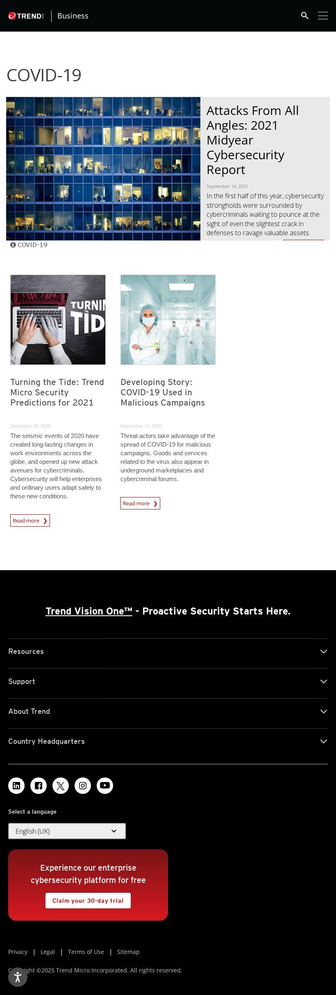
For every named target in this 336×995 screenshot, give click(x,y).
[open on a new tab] (60, 785)
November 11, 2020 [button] (140, 426)
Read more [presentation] (26, 519)
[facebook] (38, 785)
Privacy (17, 952)
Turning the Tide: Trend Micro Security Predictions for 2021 (57, 392)
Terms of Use (86, 952)
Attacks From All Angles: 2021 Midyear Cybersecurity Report (253, 140)
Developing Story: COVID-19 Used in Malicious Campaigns (162, 392)
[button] (67, 831)
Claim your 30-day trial (84, 898)
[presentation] (58, 320)
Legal (48, 952)
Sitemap (128, 952)
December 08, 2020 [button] (30, 426)
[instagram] (83, 785)
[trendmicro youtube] (105, 785)
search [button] (305, 16)
